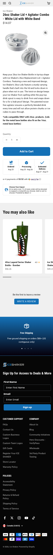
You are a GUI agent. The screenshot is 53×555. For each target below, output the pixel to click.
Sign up (27, 407)
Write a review (26, 301)
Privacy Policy (9, 490)
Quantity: (7, 134)
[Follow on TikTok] (33, 518)
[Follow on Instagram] (19, 518)
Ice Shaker (8, 11)
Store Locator (9, 462)
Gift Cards (7, 448)
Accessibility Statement (9, 483)
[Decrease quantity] (6, 140)
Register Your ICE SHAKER (11, 455)
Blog (31, 429)
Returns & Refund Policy (11, 497)
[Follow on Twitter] (12, 518)
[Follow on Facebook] (5, 518)
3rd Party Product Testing (37, 455)
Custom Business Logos (11, 436)
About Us (33, 424)
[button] (26, 179)
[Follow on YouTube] (26, 518)
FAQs (5, 424)
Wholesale (34, 448)
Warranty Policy (10, 467)
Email (7, 394)
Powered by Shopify (27, 547)
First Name (10, 382)
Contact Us (8, 429)
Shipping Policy (10, 503)
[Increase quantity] (16, 140)
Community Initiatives (39, 434)
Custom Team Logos (13, 443)
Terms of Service (11, 508)
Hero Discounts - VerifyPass (37, 442)
